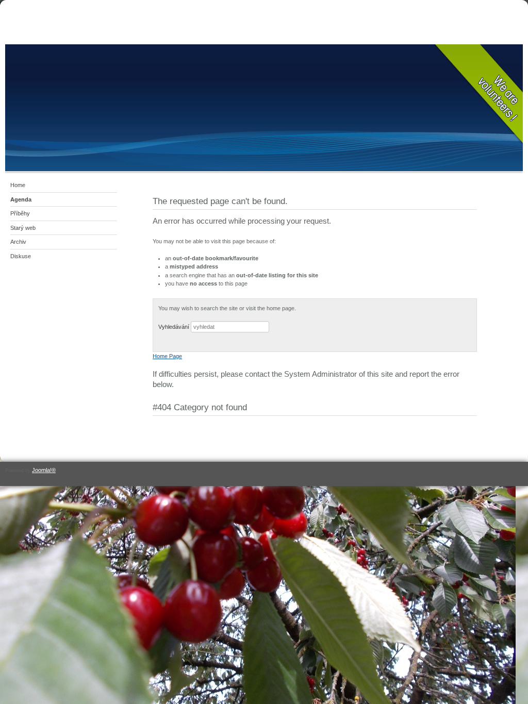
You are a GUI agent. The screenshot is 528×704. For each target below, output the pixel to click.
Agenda (20, 199)
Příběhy (20, 213)
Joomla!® (44, 470)
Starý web (23, 228)
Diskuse (20, 256)
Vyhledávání (173, 327)
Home (17, 185)
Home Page (167, 356)
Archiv (18, 242)
